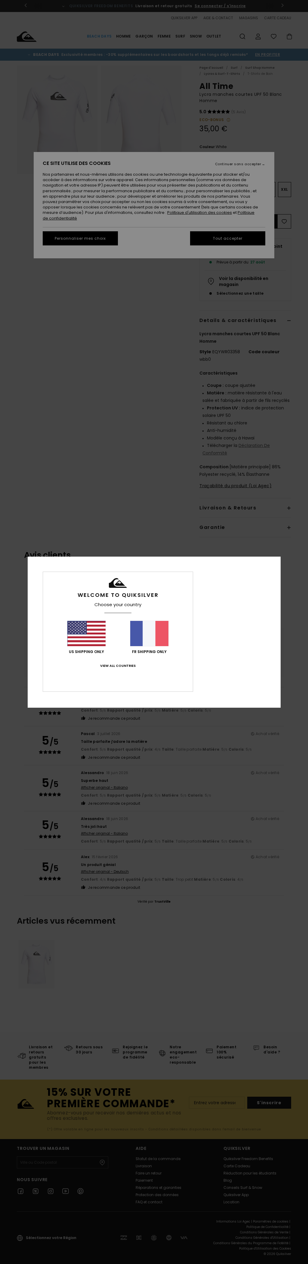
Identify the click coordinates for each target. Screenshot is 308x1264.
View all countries (118, 665)
